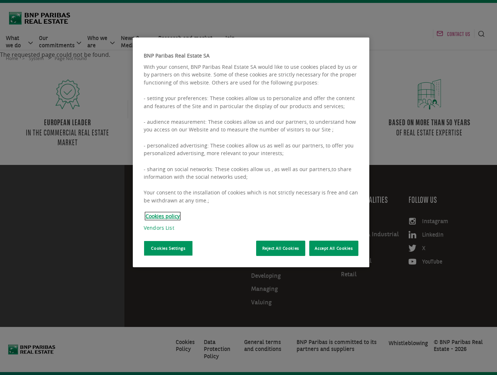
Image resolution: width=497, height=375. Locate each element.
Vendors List (159, 227)
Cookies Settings (168, 248)
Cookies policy (163, 216)
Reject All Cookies (280, 248)
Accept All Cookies (334, 248)
